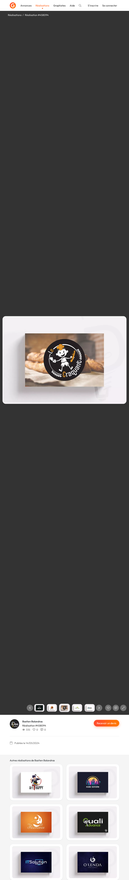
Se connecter (109, 5)
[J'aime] (108, 708)
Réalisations (42, 5)
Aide (72, 5)
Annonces (26, 5)
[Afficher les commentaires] (116, 708)
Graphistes (59, 5)
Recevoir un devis (106, 723)
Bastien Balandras (32, 721)
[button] (30, 708)
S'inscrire (93, 5)
